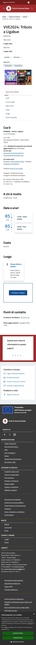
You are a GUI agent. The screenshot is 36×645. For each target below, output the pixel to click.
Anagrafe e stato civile (11, 471)
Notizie (6, 524)
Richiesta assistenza (11, 589)
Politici (6, 456)
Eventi (25, 16)
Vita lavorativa (9, 478)
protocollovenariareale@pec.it (14, 569)
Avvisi (6, 530)
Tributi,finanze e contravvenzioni (15, 505)
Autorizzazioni (9, 515)
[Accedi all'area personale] (28, 2)
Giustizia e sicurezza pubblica (13, 502)
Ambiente (7, 509)
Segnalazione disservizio (12, 583)
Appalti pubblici (9, 484)
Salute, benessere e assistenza (14, 512)
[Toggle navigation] (4, 8)
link (8, 629)
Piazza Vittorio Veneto (16, 265)
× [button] (34, 614)
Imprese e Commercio (11, 481)
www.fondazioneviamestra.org (13, 155)
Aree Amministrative (11, 447)
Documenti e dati (10, 462)
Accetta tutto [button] (18, 633)
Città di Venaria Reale (17, 161)
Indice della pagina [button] (12, 92)
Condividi (7, 57)
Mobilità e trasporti (10, 490)
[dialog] (18, 628)
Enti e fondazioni (9, 453)
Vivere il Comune (14, 16)
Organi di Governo (10, 443)
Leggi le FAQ (8, 586)
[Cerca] (32, 8)
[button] (18, 642)
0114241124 (25, 317)
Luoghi (6, 539)
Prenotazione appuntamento (13, 580)
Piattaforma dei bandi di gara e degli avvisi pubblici (18, 603)
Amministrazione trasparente (14, 599)
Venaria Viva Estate (16, 168)
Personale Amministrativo (12, 459)
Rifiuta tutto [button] (18, 638)
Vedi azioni (17, 57)
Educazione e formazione (12, 499)
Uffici (6, 450)
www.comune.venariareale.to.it (13, 153)
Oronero (12, 134)
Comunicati (8, 527)
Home (4, 16)
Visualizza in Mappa (18, 293)
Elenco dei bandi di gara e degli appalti (16, 607)
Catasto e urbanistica (11, 487)
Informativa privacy (10, 610)
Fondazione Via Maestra (11, 164)
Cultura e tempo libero (11, 475)
